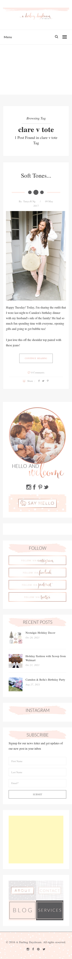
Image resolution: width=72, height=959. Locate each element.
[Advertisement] (36, 69)
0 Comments (37, 372)
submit (37, 794)
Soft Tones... (36, 175)
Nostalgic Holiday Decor (40, 632)
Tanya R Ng (29, 201)
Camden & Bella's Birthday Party (45, 679)
